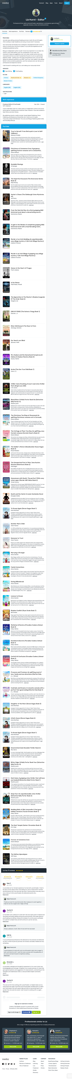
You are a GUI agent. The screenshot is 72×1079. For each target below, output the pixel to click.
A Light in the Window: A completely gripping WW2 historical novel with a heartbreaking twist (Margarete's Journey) (27, 226)
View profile (13, 1046)
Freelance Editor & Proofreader (12, 104)
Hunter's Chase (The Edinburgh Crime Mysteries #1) (27, 195)
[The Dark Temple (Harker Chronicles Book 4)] (6, 829)
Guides (35, 1070)
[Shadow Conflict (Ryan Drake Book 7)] (6, 615)
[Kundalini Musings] (6, 168)
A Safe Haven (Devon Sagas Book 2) (23, 718)
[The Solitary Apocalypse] (6, 858)
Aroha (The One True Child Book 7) (22, 369)
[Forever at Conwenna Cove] (6, 844)
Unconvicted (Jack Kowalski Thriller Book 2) (26, 748)
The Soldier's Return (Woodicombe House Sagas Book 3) (27, 448)
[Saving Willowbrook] (6, 586)
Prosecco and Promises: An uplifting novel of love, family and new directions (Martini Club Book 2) (26, 673)
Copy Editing (8, 71)
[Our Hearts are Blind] (6, 345)
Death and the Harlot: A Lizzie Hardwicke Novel (27, 494)
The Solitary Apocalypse (19, 854)
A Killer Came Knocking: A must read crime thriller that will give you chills (28, 385)
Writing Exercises (65, 1063)
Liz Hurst (56, 38)
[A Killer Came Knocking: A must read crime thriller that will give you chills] (6, 388)
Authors (22, 1061)
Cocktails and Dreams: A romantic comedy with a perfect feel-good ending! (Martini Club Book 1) (27, 689)
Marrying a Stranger (18, 553)
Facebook (25, 1012)
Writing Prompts (65, 1065)
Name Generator (52, 1068)
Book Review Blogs (53, 1061)
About (61, 3)
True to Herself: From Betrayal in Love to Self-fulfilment (27, 132)
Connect (41, 3)
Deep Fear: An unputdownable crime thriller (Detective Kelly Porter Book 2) (26, 795)
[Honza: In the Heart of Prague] (6, 272)
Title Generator (52, 1065)
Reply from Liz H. (11, 899)
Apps (51, 3)
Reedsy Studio (64, 1068)
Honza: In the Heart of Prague (21, 268)
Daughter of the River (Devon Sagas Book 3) (26, 704)
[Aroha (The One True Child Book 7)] (6, 373)
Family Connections (17, 567)
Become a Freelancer (25, 1063)
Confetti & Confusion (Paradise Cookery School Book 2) (27, 657)
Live (34, 1065)
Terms (3, 1069)
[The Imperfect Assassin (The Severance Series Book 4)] (6, 183)
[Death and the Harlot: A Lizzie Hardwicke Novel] (6, 498)
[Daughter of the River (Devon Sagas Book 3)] (6, 708)
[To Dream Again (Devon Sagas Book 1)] (6, 513)
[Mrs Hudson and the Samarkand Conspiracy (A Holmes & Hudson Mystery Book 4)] (6, 359)
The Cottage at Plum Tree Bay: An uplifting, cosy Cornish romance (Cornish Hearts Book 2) (27, 432)
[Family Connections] (6, 571)
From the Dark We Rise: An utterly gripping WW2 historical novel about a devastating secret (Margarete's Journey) (27, 211)
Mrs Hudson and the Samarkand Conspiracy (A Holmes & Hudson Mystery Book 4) (26, 356)
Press (42, 1065)
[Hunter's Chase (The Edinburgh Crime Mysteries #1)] (6, 199)
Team (42, 1063)
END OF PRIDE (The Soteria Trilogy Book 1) (25, 311)
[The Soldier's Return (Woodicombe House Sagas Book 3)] (6, 451)
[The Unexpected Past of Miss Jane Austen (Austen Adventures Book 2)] (6, 467)
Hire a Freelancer (24, 1065)
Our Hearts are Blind (18, 340)
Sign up (35, 1012)
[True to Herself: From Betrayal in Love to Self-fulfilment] (6, 135)
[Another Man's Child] (6, 528)
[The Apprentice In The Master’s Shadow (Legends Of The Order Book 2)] (6, 301)
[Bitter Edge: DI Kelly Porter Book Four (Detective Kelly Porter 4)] (6, 766)
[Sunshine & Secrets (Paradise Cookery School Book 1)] (6, 645)
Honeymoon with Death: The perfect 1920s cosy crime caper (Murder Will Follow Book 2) (27, 479)
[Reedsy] (5, 3)
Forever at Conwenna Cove (20, 840)
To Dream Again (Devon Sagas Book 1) (24, 508)
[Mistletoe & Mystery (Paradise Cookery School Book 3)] (6, 629)
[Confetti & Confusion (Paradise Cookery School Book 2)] (6, 661)
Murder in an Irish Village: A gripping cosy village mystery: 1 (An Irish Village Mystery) (27, 254)
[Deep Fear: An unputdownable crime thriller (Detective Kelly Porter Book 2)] (6, 798)
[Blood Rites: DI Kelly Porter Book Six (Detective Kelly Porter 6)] (6, 404)
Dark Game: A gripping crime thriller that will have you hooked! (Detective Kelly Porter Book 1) (28, 779)
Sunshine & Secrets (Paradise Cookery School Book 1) (26, 642)
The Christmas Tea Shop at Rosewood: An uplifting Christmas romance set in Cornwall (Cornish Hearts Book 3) (26, 416)
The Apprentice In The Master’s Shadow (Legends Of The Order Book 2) (28, 298)
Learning (35, 1063)
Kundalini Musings (17, 164)
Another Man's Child (18, 524)
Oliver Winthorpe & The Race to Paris (23, 326)
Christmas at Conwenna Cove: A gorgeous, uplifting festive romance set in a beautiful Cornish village (25, 150)
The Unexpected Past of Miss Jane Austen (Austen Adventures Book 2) (25, 463)
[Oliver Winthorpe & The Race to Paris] (6, 330)
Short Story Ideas (53, 1070)
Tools (55, 3)
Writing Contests (65, 1061)
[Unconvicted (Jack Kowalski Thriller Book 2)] (6, 752)
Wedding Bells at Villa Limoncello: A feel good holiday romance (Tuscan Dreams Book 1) (26, 810)
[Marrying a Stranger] (6, 557)
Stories (43, 1068)
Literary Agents (52, 1063)
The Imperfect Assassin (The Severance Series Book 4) (27, 180)
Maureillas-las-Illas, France (59, 50)
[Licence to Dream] (6, 600)
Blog (47, 3)
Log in (67, 3)
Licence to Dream (17, 596)
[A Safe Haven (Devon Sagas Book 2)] (6, 722)
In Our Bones (15, 282)
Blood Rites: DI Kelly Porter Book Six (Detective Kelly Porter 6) (27, 400)
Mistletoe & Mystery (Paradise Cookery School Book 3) (27, 626)
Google (13, 1012)
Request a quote (59, 43)
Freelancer (36, 1068)
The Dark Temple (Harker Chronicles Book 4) (26, 825)
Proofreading (18, 71)
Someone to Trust (17, 538)
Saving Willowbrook (17, 581)
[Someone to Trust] (6, 542)
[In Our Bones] (6, 287)
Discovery (35, 1072)
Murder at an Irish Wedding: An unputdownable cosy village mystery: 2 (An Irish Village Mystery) (27, 240)
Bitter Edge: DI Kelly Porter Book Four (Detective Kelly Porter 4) (27, 763)
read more (35, 159)
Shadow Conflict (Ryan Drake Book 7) (23, 610)
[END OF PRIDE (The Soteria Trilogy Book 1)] (6, 316)
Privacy (7, 1069)
